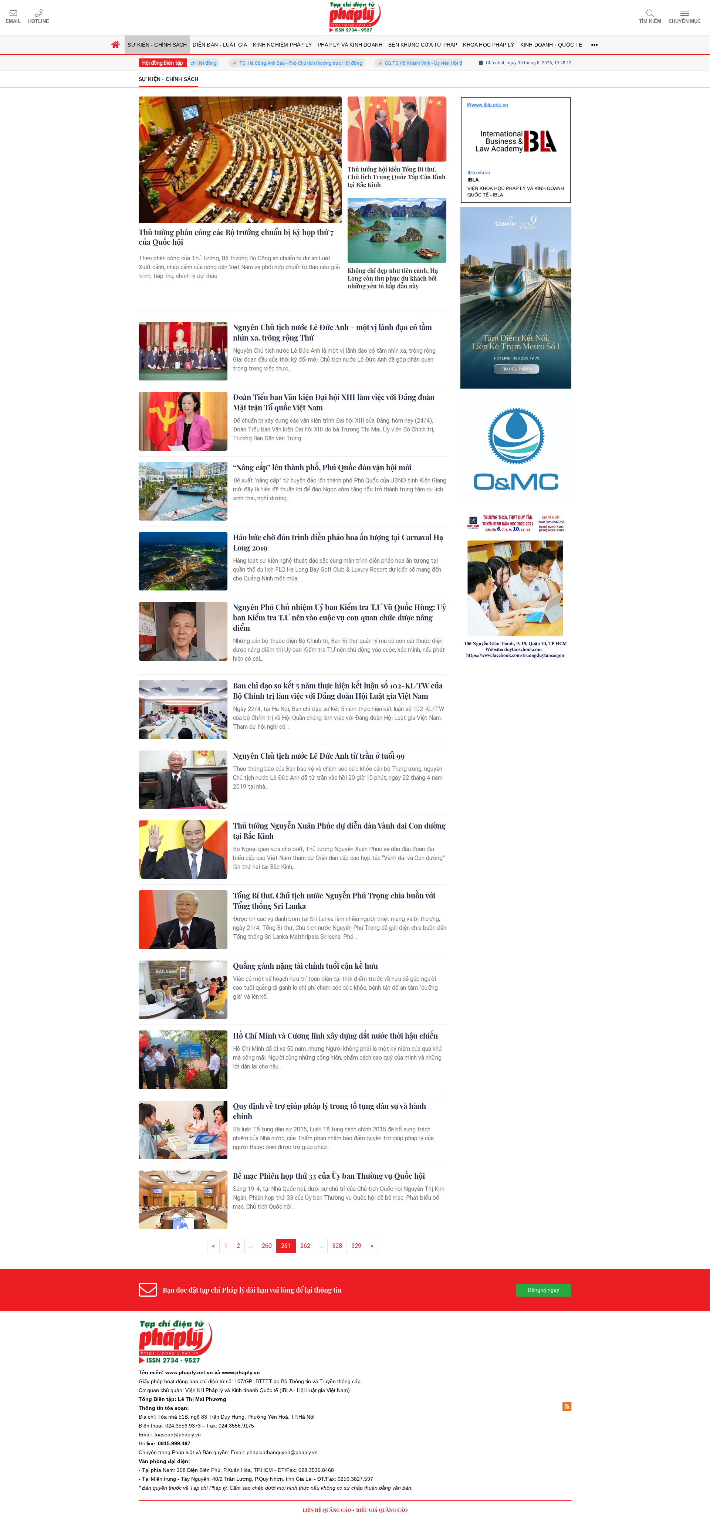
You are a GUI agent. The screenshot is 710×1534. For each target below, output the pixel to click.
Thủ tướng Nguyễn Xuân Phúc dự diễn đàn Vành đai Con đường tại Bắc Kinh (339, 830)
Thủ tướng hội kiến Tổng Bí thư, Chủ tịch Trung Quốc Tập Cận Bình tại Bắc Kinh (397, 177)
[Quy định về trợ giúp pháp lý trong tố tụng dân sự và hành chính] (183, 1130)
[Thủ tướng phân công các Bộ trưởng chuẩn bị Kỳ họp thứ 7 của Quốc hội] (240, 159)
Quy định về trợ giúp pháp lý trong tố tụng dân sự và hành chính (329, 1111)
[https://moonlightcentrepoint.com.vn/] (515, 358)
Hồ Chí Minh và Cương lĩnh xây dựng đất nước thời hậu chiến (335, 1035)
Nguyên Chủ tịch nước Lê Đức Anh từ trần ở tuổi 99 (319, 756)
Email (13, 21)
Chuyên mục (685, 21)
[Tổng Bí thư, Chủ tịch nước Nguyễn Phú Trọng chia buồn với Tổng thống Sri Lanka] (183, 919)
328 (337, 1245)
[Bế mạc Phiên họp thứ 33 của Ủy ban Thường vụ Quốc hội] (183, 1200)
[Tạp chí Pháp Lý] (355, 17)
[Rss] (566, 1406)
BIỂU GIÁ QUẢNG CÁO (382, 1510)
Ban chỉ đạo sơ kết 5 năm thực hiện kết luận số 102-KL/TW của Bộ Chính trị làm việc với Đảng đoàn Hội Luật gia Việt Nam (338, 690)
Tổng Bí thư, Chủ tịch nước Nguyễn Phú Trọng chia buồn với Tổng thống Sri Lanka (334, 900)
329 (356, 1245)
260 (267, 1245)
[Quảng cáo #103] (515, 235)
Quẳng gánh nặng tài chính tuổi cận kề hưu (305, 966)
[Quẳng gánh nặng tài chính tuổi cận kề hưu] (183, 990)
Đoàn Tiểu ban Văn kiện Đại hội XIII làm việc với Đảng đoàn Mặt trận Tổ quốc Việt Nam (334, 402)
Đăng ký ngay (543, 1290)
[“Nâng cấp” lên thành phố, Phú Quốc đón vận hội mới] (183, 491)
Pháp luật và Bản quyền (200, 1452)
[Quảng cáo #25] (515, 118)
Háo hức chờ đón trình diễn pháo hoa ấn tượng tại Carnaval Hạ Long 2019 (338, 542)
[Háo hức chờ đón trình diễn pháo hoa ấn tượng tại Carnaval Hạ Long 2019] (183, 561)
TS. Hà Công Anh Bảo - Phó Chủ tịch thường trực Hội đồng (261, 63)
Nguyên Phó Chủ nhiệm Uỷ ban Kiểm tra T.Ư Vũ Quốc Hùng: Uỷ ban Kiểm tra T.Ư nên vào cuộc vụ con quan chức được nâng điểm (339, 617)
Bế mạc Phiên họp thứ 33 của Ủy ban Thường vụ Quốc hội (329, 1176)
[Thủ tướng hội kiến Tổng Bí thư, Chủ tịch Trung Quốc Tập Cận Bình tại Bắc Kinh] (397, 129)
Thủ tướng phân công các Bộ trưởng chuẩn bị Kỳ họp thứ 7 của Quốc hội (236, 237)
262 (305, 1245)
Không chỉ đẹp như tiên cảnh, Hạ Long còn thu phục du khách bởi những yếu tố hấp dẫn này (393, 278)
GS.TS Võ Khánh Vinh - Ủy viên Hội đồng (387, 63)
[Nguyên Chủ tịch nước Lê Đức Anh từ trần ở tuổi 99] (183, 780)
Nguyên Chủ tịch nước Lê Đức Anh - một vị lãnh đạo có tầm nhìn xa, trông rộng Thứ (332, 332)
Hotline (38, 21)
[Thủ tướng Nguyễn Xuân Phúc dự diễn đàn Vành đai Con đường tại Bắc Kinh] (183, 849)
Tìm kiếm (650, 21)
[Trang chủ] (115, 44)
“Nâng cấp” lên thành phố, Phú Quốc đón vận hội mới (322, 467)
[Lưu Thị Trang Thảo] (515, 469)
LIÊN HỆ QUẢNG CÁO (326, 1510)
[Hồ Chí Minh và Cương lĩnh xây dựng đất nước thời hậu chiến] (183, 1059)
